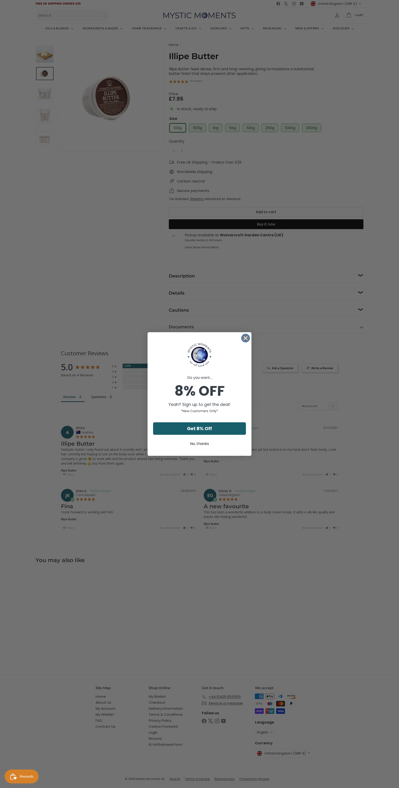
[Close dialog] (246, 338)
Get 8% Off (199, 428)
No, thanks (199, 443)
